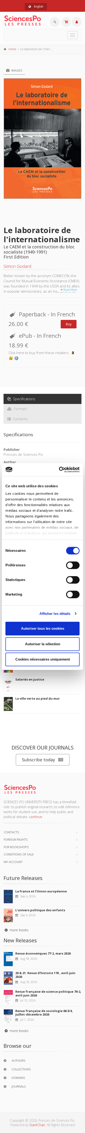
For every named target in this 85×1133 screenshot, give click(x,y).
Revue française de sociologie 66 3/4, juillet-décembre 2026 (44, 1013)
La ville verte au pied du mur (37, 698)
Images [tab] (16, 70)
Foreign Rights (16, 839)
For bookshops (16, 847)
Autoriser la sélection (42, 644)
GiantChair (37, 1125)
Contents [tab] (20, 418)
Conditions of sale (19, 854)
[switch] (73, 565)
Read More (70, 290)
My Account (13, 862)
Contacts (11, 832)
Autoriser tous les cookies (42, 628)
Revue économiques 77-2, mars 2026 (43, 953)
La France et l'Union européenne (41, 891)
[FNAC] (10, 357)
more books (19, 930)
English (38, 6)
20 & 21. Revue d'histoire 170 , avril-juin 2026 (45, 975)
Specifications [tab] (23, 398)
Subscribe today (38, 759)
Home (12, 49)
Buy (69, 324)
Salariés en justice (29, 679)
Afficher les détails (55, 614)
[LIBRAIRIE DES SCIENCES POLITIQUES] (16, 357)
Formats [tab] (20, 408)
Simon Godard (17, 266)
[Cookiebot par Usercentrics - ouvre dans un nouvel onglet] (60, 470)
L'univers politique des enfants (40, 910)
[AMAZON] (73, 352)
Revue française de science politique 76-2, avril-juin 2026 (48, 993)
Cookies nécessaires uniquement (42, 659)
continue (35, 816)
